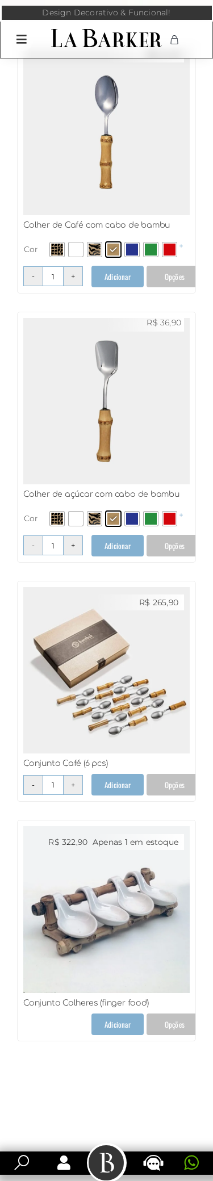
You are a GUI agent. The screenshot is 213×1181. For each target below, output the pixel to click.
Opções (175, 276)
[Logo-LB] (106, 31)
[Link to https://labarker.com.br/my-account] (63, 1162)
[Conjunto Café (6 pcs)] (106, 593)
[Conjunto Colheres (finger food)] (106, 832)
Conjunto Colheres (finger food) (86, 1003)
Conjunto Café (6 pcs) (65, 763)
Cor (31, 249)
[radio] (57, 249)
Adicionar (118, 276)
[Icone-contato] (153, 1156)
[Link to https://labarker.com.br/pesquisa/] (21, 1162)
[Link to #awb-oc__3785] (21, 39)
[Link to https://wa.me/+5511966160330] (191, 1162)
